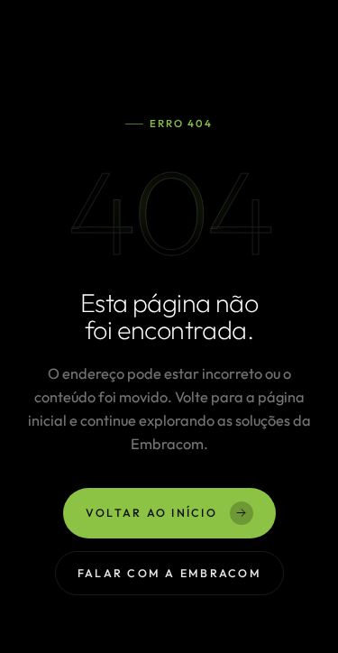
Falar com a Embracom (169, 573)
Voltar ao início (151, 513)
